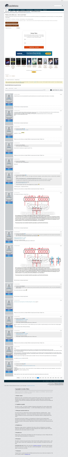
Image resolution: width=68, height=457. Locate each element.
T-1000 (9, 235)
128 (27, 377)
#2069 (61, 346)
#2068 (61, 330)
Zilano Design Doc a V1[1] (31, 301)
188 (50, 377)
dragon (9, 320)
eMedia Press (29, 12)
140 (43, 377)
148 (48, 377)
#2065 (61, 284)
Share (9, 103)
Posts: (8, 102)
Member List (12, 11)
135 (30, 377)
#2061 (61, 173)
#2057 (61, 110)
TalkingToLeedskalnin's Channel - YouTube (22, 129)
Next (61, 377)
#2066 (61, 300)
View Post (24, 318)
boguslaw (9, 350)
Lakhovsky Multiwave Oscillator (35, 11)
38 (23, 377)
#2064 (61, 245)
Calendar (16, 11)
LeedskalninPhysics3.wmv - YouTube (19, 238)
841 (58, 377)
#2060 (61, 159)
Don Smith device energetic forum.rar (21, 182)
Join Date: (7, 101)
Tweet (9, 121)
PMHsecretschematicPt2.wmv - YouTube (20, 237)
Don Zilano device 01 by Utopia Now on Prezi (20, 301)
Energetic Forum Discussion (10, 79)
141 (45, 377)
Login (62, 0)
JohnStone (9, 365)
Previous (18, 377)
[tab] (6, 88)
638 (55, 377)
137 (35, 377)
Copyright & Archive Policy (31, 385)
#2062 (61, 192)
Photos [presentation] (15, 88)
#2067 (61, 316)
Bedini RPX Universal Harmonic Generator (24, 11)
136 (32, 377)
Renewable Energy (17, 79)
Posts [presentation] (7, 88)
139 (40, 377)
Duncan (9, 130)
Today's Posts (7, 11)
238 (53, 377)
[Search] (62, 5)
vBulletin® (59, 383)
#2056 (61, 94)
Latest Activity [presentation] (11, 88)
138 (37, 377)
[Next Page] (58, 89)
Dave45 (9, 98)
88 (25, 377)
